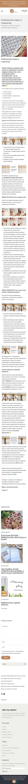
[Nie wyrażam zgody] (26, 779)
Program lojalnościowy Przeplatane (11, 748)
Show (14, 781)
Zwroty (4, 755)
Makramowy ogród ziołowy (10, 603)
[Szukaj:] (14, 664)
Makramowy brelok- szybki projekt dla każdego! (13, 686)
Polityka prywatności (7, 734)
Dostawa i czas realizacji (8, 753)
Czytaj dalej (4, 543)
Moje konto (5, 745)
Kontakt (4, 729)
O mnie (4, 726)
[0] (22, 11)
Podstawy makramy (15, 25)
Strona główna (4, 25)
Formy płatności (6, 750)
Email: (3, 768)
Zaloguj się (3, 699)
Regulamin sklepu (6, 732)
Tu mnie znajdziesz (7, 737)
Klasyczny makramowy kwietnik (9, 689)
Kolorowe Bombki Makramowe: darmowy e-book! (14, 537)
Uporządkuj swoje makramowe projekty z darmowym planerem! (12, 571)
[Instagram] (2, 694)
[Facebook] (4, 694)
